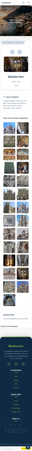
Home (16, 401)
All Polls (16, 404)
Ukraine (16, 380)
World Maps (16, 408)
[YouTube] (20, 425)
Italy (16, 376)
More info (11, 449)
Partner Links (16, 412)
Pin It (16, 86)
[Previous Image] (12, 52)
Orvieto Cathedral (8, 42)
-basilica (18, 108)
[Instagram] (23, 364)
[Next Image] (19, 52)
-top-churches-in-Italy (14, 106)
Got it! (26, 448)
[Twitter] (16, 364)
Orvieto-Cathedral (9, 101)
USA (16, 384)
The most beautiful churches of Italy (15, 319)
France (16, 387)
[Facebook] (9, 364)
